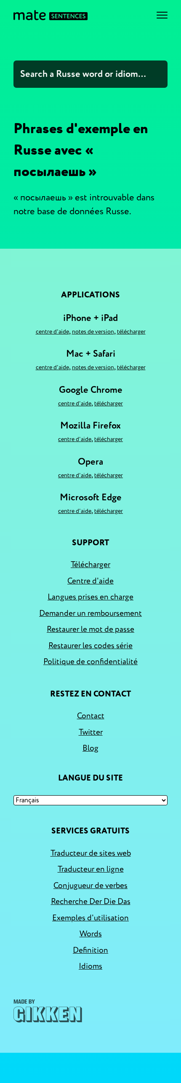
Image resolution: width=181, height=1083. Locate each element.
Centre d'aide (52, 331)
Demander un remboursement (90, 613)
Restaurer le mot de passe (90, 629)
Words (91, 934)
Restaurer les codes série (90, 646)
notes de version (93, 331)
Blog (90, 748)
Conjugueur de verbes (90, 886)
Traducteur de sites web (91, 853)
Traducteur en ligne (91, 869)
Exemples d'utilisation (90, 918)
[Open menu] (162, 15)
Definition (90, 950)
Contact (90, 716)
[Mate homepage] (50, 15)
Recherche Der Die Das (90, 901)
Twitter (91, 732)
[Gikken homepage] (47, 1011)
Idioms (90, 966)
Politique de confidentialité (90, 662)
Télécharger (131, 331)
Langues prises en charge (90, 597)
